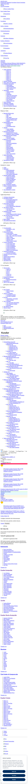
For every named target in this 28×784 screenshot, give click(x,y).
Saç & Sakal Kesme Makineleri (13, 206)
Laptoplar (8, 125)
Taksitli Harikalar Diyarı (8, 692)
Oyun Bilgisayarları (10, 126)
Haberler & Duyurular (8, 550)
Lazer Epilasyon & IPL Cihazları (13, 214)
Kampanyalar (4, 2)
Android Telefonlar (7, 81)
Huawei (5, 658)
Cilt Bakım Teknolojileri (8, 197)
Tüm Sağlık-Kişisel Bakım (9, 220)
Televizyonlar (6, 267)
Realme (5, 665)
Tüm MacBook (12, 345)
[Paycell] (14, 753)
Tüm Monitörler (12, 400)
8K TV (8, 273)
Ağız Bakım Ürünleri (8, 207)
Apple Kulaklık (6, 627)
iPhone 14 (8, 74)
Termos (8, 292)
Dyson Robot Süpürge (8, 641)
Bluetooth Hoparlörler (11, 279)
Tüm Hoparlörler (13, 414)
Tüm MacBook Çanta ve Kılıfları (16, 395)
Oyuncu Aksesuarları (8, 242)
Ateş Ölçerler (9, 216)
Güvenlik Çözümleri (11, 296)
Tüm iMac (11, 362)
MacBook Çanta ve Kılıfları (12, 134)
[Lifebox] (14, 751)
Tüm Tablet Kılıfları (13, 442)
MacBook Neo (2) (13, 349)
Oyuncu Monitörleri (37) (14, 403)
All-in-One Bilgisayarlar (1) (12, 364)
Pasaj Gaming (6, 558)
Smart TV (8, 269)
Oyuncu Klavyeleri (10, 243)
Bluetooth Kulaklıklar (8, 579)
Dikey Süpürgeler (10, 172)
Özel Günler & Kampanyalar (9, 674)
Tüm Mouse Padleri (13, 424)
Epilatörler (8, 212)
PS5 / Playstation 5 (7, 724)
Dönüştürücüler (9, 148)
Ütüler (4, 167)
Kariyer (5, 553)
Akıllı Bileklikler (10, 86)
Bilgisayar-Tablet (15, 63)
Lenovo (5, 661)
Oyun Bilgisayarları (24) (11, 353)
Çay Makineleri (9, 182)
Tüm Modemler (12, 383)
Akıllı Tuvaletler (10, 300)
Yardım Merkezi (7, 603)
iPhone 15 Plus (6, 706)
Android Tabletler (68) (11, 377)
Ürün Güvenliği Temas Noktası (10, 605)
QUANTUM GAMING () (8, 457)
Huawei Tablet (6, 640)
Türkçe (5, 731)
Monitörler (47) (9, 399)
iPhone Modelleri (7, 575)
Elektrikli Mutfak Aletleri (9, 175)
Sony (4, 669)
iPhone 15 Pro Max (7, 708)
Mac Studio (9, 117)
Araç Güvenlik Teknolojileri (12, 302)
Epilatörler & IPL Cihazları (9, 211)
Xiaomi (5, 666)
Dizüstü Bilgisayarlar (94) (9, 342)
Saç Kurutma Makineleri (11, 199)
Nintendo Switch (7, 725)
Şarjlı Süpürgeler (10, 171)
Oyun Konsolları (7, 228)
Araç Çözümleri (7, 301)
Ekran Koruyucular (10, 98)
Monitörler (8, 140)
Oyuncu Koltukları (10, 247)
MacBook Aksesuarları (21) (9, 388)
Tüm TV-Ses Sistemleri (8, 282)
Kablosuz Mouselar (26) (14, 420)
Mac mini (8, 114)
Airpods (5, 595)
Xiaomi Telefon (7, 635)
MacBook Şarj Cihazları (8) (12, 391)
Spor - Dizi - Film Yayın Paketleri (13, 235)
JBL (4, 659)
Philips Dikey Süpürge (8, 624)
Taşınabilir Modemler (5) (14, 384)
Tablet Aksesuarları (7, 155)
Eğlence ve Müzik (10, 238)
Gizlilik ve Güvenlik (8, 554)
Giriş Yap (3, 6)
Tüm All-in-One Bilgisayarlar (16, 365)
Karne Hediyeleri (7, 685)
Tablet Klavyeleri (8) (11, 443)
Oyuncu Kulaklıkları (11, 246)
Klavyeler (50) (9, 404)
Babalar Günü (6, 691)
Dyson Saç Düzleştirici (8, 623)
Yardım (2, 3)
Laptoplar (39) (9, 351)
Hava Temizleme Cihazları (9, 184)
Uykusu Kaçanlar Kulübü (9, 682)
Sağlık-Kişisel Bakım (9, 64)
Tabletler (5, 127)
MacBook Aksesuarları (8, 131)
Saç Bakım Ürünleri (7, 198)
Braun (4, 656)
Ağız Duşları (9, 210)
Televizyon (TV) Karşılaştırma (10, 611)
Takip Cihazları (9, 89)
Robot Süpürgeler (10, 170)
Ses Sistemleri (6, 278)
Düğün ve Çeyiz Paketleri (9, 678)
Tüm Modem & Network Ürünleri (14, 381)
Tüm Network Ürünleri (14, 387)
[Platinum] (14, 743)
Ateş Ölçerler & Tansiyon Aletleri (11, 215)
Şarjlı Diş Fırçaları (10, 208)
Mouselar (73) (9, 416)
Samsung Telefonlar (7, 618)
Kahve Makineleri (10, 180)
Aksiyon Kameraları (11, 252)
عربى (4, 733)
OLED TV (8, 274)
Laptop (5, 582)
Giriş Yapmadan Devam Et (7, 321)
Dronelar (5, 255)
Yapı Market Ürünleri (8, 306)
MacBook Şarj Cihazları (11, 132)
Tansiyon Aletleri (10, 218)
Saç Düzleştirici (7, 594)
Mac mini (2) (9, 358)
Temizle (2, 523)
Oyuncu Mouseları (10, 244)
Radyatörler (9, 188)
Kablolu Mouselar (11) (14, 418)
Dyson (4, 654)
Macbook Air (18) (13, 347)
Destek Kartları (9, 233)
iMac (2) (8, 361)
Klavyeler (8, 142)
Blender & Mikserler (11, 179)
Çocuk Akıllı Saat (7, 591)
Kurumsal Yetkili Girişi (6, 323)
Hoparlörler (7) (9, 413)
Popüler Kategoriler (6, 570)
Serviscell (8, 305)
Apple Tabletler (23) (11, 374)
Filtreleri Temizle (4, 335)
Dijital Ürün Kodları (8, 231)
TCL (4, 667)
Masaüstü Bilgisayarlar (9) (12, 366)
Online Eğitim (9, 237)
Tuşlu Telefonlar (7, 102)
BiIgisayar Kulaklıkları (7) (12, 411)
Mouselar (8, 146)
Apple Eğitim (6, 677)
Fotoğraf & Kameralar (8, 251)
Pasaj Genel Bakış (7, 549)
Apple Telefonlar (7, 69)
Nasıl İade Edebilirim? (8, 607)
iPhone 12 (8, 77)
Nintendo (8, 230)
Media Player (6, 281)
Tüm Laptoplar (12, 352)
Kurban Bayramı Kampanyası (10, 686)
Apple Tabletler (9, 129)
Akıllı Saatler (9, 85)
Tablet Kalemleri (10, 159)
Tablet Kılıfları (9, 156)
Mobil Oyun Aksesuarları (12, 250)
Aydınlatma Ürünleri (11, 294)
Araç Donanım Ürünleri (11, 304)
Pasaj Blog (6, 3)
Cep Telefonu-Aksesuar (6, 63)
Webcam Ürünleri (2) (11, 427)
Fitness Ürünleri (10, 291)
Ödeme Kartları (6, 259)
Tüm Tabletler (9, 373)
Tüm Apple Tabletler (14, 375)
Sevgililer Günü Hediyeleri (9, 683)
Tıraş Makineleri (10, 205)
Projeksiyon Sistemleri (8, 277)
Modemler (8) (9, 382)
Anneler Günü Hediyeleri (9, 690)
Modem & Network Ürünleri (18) (11, 379)
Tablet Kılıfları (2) (10, 440)
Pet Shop (5, 297)
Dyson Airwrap (6, 720)
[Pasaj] (2, 5)
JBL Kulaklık (6, 619)
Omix (4, 662)
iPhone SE (8, 80)
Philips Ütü (6, 631)
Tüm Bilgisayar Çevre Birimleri (13, 398)
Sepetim (3, 61)
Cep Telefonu (6, 573)
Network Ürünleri (10, 138)
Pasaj (4, 325)
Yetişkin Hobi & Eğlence (9, 256)
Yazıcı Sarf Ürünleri (10, 153)
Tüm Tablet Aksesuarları (11, 439)
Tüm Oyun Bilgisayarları (15, 355)
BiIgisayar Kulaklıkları (11, 143)
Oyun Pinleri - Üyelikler (11, 234)
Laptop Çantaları (10, 151)
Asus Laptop (6, 638)
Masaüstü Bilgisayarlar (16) (9, 356)
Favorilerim (14, 2)
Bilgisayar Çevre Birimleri (9, 139)
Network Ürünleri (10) (11, 386)
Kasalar (8, 121)
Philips (5, 663)
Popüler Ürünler (5, 698)
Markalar (9, 2)
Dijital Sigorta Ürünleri (11, 241)
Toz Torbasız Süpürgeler (11, 174)
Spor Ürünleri (6, 289)
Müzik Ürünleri (6, 258)
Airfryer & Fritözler (10, 176)
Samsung (5, 653)
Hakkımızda (4, 546)
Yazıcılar (8, 152)
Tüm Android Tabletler (14, 378)
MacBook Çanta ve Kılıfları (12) (13, 394)
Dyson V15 (6, 721)
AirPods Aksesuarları (11, 96)
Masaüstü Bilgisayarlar (8, 113)
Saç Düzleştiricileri (10, 202)
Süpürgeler (5, 169)
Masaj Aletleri (6, 219)
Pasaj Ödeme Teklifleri (8, 688)
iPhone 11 (8, 78)
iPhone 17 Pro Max (7, 703)
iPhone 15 (8, 73)
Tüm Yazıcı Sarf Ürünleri (15, 437)
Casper (5, 657)
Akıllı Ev (5, 561)
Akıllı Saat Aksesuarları (11, 95)
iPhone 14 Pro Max (7, 713)
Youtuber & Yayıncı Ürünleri (10, 254)
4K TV (8, 271)
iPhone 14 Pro (6, 712)
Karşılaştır (7, 523)
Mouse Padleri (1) (10, 422)
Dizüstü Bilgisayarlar (8, 122)
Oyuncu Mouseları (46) (14, 421)
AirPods (8, 93)
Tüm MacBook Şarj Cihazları (16, 392)
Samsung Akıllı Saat (8, 637)
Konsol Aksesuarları (11, 248)
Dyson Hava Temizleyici (9, 628)
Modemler (8, 136)
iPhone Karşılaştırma (8, 609)
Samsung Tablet (7, 622)
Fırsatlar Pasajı (6, 679)
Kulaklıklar (8, 94)
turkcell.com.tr (4, 1)
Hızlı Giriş (3, 320)
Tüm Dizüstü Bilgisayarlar (12, 343)
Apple (4, 652)
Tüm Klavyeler (12, 405)
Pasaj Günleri (6, 681)
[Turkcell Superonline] (14, 741)
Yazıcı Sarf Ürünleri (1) (11, 435)
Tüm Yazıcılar (12, 434)
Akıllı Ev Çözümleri (8, 293)
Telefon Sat (6, 612)
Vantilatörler (9, 187)
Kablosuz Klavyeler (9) (14, 408)
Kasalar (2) (8, 369)
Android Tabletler (10, 130)
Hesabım (7, 6)
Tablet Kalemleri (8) (10, 446)
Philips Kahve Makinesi (8, 620)
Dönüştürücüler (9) (10, 425)
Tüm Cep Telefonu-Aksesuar (10, 106)
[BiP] (14, 746)
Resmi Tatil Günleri (7, 687)
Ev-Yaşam (7, 65)
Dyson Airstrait (6, 723)
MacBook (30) (9, 344)
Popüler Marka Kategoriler (9, 615)
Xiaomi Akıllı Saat (7, 636)
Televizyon (5, 588)
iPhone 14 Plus (6, 711)
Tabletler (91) (6, 371)
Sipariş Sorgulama (21, 2)
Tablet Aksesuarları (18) (8, 438)
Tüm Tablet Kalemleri (14, 447)
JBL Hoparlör (6, 632)
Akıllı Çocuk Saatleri (11, 87)
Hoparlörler (9, 144)
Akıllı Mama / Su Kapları (12, 298)
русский (5, 735)
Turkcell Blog (6, 559)
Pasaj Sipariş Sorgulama (8, 608)
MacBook (8, 123)
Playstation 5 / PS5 (10, 229)
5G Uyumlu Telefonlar (8, 104)
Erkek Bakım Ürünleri (8, 203)
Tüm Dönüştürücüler (14, 426)
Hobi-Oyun (16, 64)
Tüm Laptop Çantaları (14, 431)
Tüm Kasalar (12, 370)
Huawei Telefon (7, 642)
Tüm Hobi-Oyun (7, 260)
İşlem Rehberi (6, 604)
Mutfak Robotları (10, 178)
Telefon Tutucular (10, 100)
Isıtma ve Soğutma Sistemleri (10, 185)
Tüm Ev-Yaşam (7, 307)
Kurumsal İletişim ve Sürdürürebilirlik (12, 552)
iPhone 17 (8, 70)
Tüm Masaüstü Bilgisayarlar (12, 357)
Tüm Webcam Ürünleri (14, 429)
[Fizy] (14, 739)
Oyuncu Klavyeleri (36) (14, 409)
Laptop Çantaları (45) (11, 430)
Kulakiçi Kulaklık (7, 592)
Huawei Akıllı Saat (7, 629)
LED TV (8, 270)
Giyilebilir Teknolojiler (8, 83)
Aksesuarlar (6, 90)
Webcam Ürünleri (10, 149)
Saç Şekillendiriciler (10, 201)
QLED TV (8, 275)
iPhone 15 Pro (6, 707)
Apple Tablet (6, 633)
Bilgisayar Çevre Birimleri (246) (10, 396)
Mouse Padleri (9, 147)
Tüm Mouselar (12, 417)
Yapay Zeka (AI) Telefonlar (9, 82)
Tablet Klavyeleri (10, 157)
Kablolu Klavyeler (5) (14, 407)
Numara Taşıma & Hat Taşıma (10, 563)
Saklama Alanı (9, 239)
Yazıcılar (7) (9, 433)
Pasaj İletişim (6, 556)
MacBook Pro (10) (13, 348)
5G (4, 562)
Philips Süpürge (7, 625)
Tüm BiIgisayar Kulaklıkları (15, 412)
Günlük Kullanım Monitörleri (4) (16, 401)
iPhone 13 (8, 76)
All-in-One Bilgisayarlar (11, 118)
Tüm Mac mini (12, 360)
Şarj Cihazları (9, 99)
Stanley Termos (6, 644)
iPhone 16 (8, 72)
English (5, 732)
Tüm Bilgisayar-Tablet (8, 160)
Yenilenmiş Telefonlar (8, 103)
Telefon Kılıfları (10, 91)
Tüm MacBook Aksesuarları (12, 390)
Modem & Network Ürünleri (10, 135)
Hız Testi (5, 565)
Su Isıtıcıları (9, 183)
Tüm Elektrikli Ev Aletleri (9, 189)
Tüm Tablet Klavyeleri (14, 444)
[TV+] (14, 748)
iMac (7, 116)
